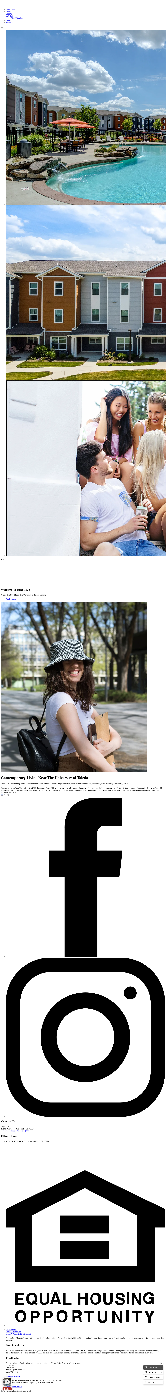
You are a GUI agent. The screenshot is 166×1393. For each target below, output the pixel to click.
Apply (8, 20)
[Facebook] (85, 956)
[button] (85, 1325)
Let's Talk (9, 16)
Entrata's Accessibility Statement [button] (18, 1334)
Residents (9, 22)
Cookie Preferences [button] (13, 1332)
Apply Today (11, 599)
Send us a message (13, 1376)
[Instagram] (85, 1116)
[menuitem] (85, 9)
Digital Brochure (17, 18)
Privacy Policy (11, 1330)
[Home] (10, 5)
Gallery (9, 14)
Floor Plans (10, 9)
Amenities (10, 11)
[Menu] (2, 27)
